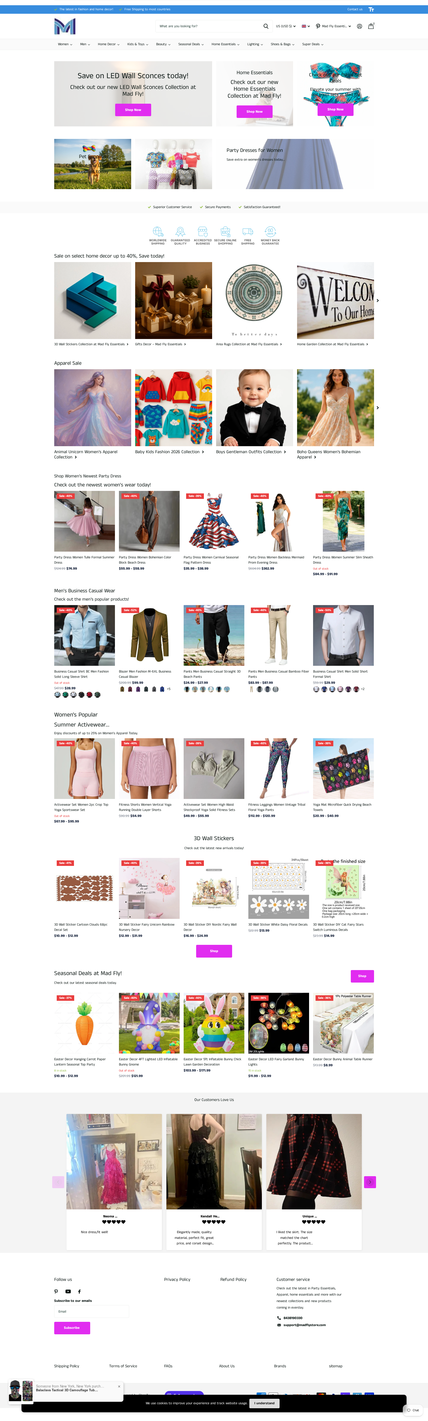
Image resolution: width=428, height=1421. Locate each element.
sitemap (336, 1366)
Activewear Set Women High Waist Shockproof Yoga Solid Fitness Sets (209, 807)
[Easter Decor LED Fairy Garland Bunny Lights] (278, 1023)
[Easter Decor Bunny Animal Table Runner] (343, 1023)
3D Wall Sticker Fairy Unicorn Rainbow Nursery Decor (146, 927)
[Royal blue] (162, 689)
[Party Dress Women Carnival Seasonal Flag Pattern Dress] (214, 521)
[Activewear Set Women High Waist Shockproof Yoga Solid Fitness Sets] (214, 768)
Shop (214, 951)
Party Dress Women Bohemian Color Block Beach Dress (145, 560)
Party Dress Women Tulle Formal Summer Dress (84, 560)
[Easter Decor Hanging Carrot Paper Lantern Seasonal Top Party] (84, 1023)
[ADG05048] (89, 695)
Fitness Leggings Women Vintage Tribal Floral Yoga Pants (276, 807)
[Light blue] (332, 689)
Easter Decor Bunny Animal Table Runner (343, 1059)
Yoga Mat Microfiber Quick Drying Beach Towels (342, 807)
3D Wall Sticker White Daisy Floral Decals (278, 924)
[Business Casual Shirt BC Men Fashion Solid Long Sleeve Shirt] (84, 635)
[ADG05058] (65, 695)
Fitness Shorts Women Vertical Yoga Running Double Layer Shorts (145, 807)
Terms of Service (123, 1366)
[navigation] (378, 300)
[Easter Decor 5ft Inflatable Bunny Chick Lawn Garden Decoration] (214, 1023)
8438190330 (293, 1318)
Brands (280, 1366)
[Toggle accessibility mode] (371, 9)
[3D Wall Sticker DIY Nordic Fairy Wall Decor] (214, 888)
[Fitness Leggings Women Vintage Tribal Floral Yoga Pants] (278, 768)
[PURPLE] (348, 689)
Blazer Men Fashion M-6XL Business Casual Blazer (145, 674)
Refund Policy (233, 1279)
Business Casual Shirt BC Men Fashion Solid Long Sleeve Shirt (81, 674)
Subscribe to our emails (73, 1300)
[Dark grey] (154, 689)
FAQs (168, 1366)
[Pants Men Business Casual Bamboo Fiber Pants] (278, 635)
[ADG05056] (81, 695)
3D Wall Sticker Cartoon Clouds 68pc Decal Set (80, 927)
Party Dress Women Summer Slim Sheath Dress (343, 560)
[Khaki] (122, 689)
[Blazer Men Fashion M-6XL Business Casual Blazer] (149, 635)
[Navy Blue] (268, 689)
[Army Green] (146, 689)
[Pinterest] (56, 1291)
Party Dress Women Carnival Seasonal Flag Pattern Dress (211, 560)
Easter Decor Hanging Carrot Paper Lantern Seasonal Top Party (80, 1062)
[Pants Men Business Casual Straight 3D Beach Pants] (214, 635)
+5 (168, 689)
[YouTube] (68, 1291)
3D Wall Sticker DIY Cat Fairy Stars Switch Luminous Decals (338, 927)
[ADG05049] (97, 695)
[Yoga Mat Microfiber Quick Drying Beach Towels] (343, 768)
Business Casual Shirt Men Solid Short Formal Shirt (340, 674)
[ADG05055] (73, 695)
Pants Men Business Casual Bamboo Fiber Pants (278, 674)
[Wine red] (130, 689)
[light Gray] (276, 689)
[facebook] (79, 1292)
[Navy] (219, 689)
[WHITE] (211, 689)
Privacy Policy (177, 1279)
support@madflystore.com (305, 1325)
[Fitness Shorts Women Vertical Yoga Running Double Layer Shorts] (149, 768)
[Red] (356, 689)
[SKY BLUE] (227, 689)
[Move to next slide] (370, 1182)
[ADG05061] (57, 695)
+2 (363, 689)
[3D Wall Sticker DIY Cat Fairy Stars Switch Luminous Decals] (343, 888)
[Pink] (340, 689)
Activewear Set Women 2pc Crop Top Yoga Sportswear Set (81, 807)
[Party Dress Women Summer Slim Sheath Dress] (343, 521)
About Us (227, 1366)
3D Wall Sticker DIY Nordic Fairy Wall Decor (210, 927)
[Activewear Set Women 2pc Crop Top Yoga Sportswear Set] (84, 768)
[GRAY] (203, 689)
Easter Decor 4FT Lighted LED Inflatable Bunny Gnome (148, 1062)
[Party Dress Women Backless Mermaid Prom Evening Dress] (278, 521)
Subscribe (72, 1327)
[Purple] (138, 689)
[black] (187, 689)
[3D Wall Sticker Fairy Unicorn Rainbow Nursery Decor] (149, 888)
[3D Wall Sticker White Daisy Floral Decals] (278, 888)
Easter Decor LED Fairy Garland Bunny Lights (276, 1062)
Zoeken (266, 26)
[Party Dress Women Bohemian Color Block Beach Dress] (149, 521)
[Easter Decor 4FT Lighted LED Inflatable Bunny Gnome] (149, 1023)
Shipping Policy (66, 1366)
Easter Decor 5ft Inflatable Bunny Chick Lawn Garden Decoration (212, 1062)
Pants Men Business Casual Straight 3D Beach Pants (212, 674)
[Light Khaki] (195, 689)
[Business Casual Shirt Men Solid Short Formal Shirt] (343, 635)
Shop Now (133, 109)
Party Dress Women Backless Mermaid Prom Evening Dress (276, 560)
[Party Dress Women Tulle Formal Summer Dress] (84, 521)
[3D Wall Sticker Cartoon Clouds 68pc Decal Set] (84, 888)
